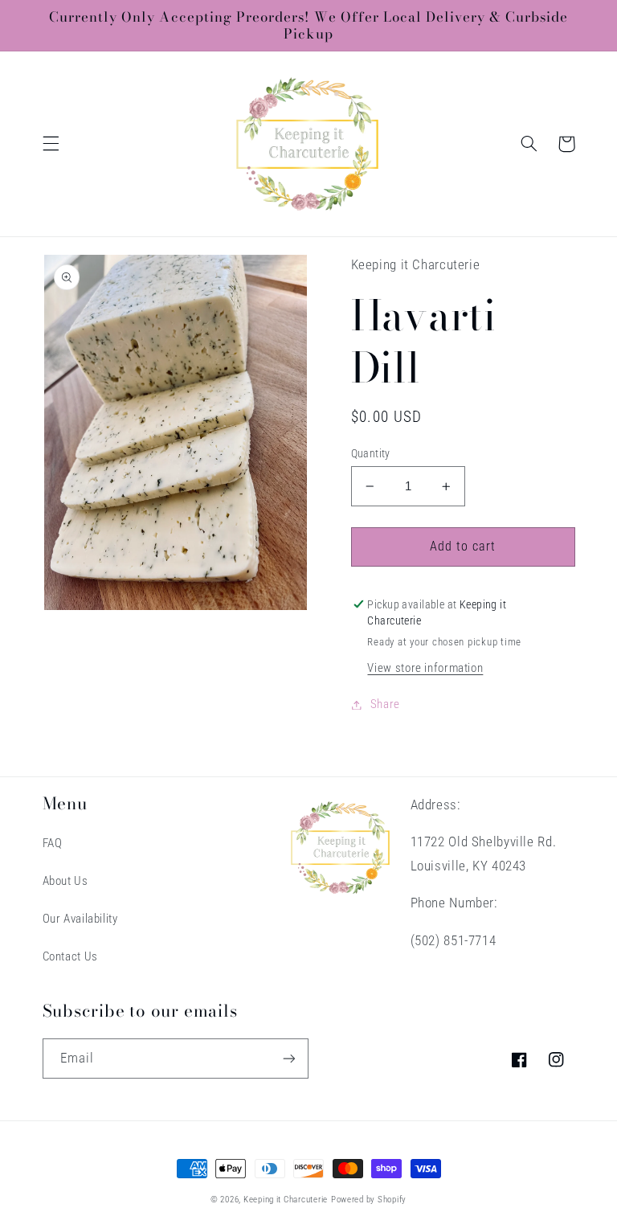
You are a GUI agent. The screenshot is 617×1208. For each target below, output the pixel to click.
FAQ (53, 843)
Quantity (370, 453)
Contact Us (70, 956)
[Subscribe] (289, 1058)
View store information (425, 668)
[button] (50, 143)
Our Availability (80, 918)
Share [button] (385, 704)
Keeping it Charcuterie (285, 1199)
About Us (65, 881)
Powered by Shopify (369, 1199)
